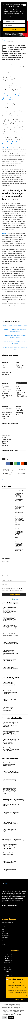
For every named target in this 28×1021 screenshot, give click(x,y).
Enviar (14, 29)
